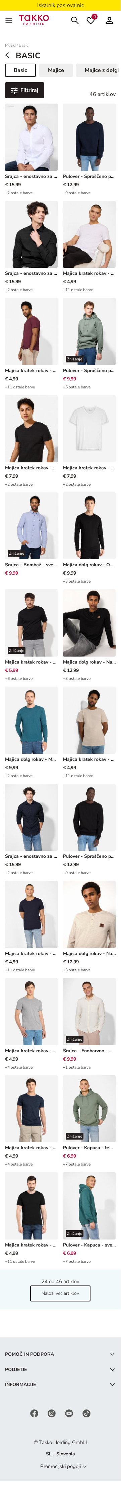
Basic (23, 45)
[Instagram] (52, 1413)
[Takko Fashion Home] (34, 19)
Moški (10, 45)
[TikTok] (86, 1413)
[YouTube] (69, 1413)
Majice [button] (56, 70)
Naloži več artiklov (60, 1293)
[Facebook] (35, 1413)
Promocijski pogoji (60, 1466)
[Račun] (109, 20)
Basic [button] (24, 72)
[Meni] (9, 20)
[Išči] (75, 19)
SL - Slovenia (60, 1454)
